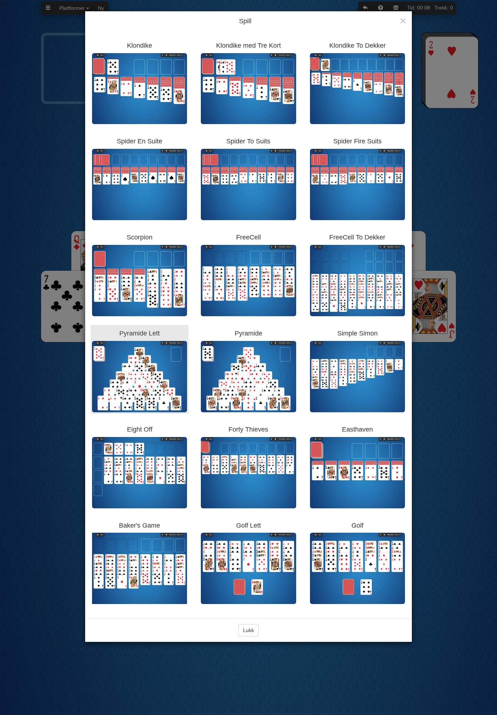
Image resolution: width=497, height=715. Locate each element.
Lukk (248, 630)
